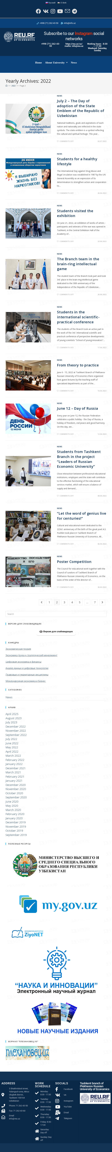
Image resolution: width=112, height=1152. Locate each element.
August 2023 (14, 718)
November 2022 (16, 731)
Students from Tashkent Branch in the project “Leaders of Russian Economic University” (79, 459)
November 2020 (16, 789)
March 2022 (13, 756)
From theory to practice (78, 365)
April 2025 (12, 714)
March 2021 (13, 772)
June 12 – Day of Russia (77, 408)
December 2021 (16, 768)
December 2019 (16, 822)
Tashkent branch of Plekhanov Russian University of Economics (94, 1086)
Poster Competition (74, 561)
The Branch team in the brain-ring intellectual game (78, 263)
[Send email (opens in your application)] (67, 11)
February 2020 (15, 814)
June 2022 (12, 743)
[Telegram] (74, 11)
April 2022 (12, 751)
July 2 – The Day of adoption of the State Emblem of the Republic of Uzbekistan (80, 108)
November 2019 (16, 826)
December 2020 (16, 785)
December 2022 (16, 726)
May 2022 (12, 747)
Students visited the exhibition (75, 213)
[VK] (45, 11)
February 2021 (15, 776)
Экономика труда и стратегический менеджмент (31, 655)
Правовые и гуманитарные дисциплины (27, 674)
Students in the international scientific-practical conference (78, 317)
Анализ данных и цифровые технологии (27, 668)
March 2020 (13, 810)
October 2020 (14, 793)
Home (38, 62)
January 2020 (14, 818)
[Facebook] (38, 11)
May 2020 (12, 806)
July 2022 (11, 739)
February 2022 (15, 760)
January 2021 (14, 781)
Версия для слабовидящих (58, 631)
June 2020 (12, 801)
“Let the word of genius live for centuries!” (81, 516)
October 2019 (14, 831)
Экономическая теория (18, 648)
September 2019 (16, 835)
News (74, 62)
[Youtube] (60, 11)
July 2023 (11, 722)
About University (55, 62)
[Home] (6, 85)
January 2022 (14, 764)
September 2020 (16, 797)
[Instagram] (52, 11)
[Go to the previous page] (42, 602)
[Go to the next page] (102, 602)
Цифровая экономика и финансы (23, 661)
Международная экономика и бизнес (26, 681)
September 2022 (16, 735)
